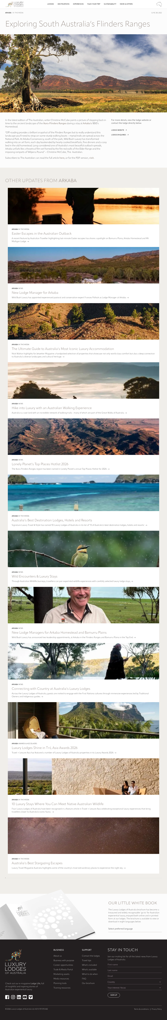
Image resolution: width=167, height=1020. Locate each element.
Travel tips (86, 961)
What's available (89, 970)
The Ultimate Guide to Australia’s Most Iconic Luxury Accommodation (63, 349)
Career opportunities (63, 965)
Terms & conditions (141, 1009)
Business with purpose (63, 961)
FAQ (84, 979)
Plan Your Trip (93, 4)
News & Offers (126, 4)
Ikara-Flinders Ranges (54, 123)
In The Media (18, 13)
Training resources (61, 988)
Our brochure (88, 983)
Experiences (78, 4)
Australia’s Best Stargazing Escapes (37, 863)
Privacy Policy (157, 1009)
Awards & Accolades (27, 743)
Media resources (61, 979)
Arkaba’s (87, 123)
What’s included (89, 965)
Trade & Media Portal (63, 970)
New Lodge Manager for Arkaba (35, 293)
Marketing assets (61, 974)
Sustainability (110, 4)
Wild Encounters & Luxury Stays (34, 576)
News (20, 288)
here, (62, 158)
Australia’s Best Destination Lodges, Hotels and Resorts (52, 520)
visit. (91, 158)
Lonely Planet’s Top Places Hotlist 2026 (40, 464)
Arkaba (8, 13)
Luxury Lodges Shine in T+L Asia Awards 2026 (44, 748)
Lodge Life (35, 984)
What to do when (90, 974)
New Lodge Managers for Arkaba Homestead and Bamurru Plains (59, 632)
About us (57, 956)
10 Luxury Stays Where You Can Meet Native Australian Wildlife (58, 804)
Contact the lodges (91, 956)
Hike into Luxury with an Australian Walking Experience (52, 408)
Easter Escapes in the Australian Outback (41, 233)
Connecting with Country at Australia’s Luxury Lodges (51, 689)
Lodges (50, 4)
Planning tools (60, 983)
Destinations (64, 4)
